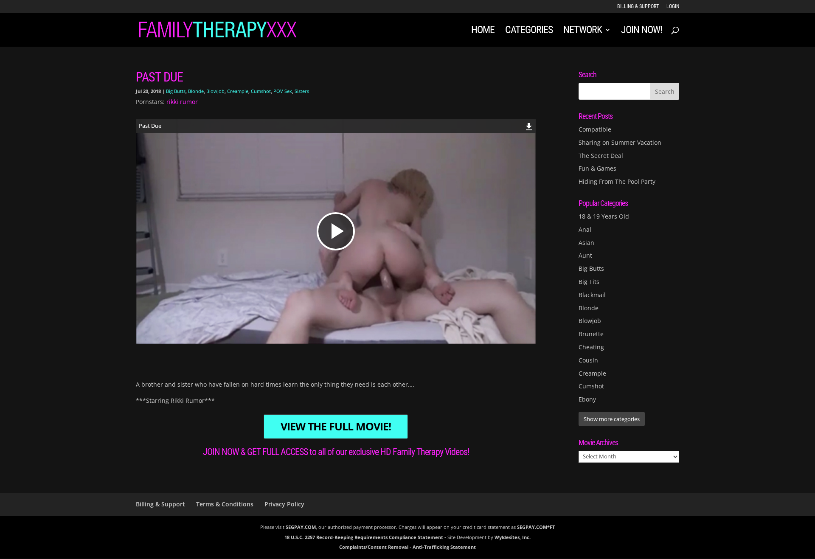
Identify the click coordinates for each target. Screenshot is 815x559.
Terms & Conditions (224, 504)
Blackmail (592, 295)
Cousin (588, 360)
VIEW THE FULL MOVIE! (336, 426)
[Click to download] (529, 125)
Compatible (595, 129)
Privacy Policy (284, 504)
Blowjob (215, 91)
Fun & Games (597, 168)
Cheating (591, 347)
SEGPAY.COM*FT (536, 527)
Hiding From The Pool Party (617, 181)
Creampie (237, 91)
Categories (529, 31)
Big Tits (589, 282)
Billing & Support (638, 6)
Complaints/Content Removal (373, 547)
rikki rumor (182, 102)
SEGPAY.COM (301, 527)
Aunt (585, 255)
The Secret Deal (601, 156)
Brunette (591, 334)
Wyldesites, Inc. (513, 537)
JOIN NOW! (641, 31)
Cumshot (261, 91)
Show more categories (612, 419)
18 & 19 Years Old (604, 216)
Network (582, 31)
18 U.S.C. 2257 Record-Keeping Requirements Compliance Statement (363, 537)
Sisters (302, 91)
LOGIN (672, 6)
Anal (585, 229)
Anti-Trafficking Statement (444, 547)
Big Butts (175, 91)
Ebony (587, 399)
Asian (586, 243)
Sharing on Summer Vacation (620, 142)
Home (483, 31)
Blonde (196, 91)
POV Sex (282, 91)
